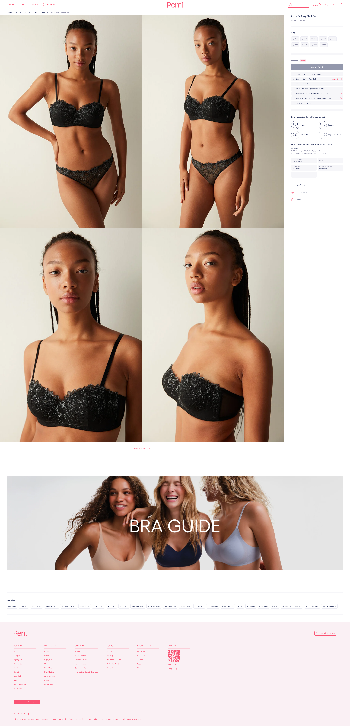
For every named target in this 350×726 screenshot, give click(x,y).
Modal (240, 606)
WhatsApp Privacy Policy (132, 719)
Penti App (173, 646)
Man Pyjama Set (20, 684)
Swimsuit (48, 656)
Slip (15, 680)
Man (23, 5)
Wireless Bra (213, 606)
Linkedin (140, 668)
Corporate (80, 646)
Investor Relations (82, 660)
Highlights (50, 646)
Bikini (46, 651)
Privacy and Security (76, 719)
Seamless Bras (51, 606)
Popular (18, 646)
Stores (77, 651)
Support (111, 646)
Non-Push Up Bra (69, 606)
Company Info (80, 668)
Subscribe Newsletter (28, 702)
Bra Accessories (312, 606)
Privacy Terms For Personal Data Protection (31, 719)
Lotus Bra (12, 606)
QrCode (174, 656)
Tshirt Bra (124, 606)
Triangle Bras (185, 606)
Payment (110, 651)
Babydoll (17, 676)
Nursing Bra (84, 606)
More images (140, 448)
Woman (12, 5)
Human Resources (82, 664)
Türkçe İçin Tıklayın (327, 633)
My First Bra (36, 606)
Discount (51, 5)
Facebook (141, 656)
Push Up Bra (98, 606)
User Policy (93, 719)
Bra (36, 12)
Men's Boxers (49, 676)
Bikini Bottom (49, 672)
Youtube (140, 664)
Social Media (144, 646)
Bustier (275, 606)
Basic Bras (263, 606)
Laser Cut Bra (227, 606)
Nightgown (18, 660)
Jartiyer (17, 656)
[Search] (290, 4)
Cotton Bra (199, 606)
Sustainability (80, 656)
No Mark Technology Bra (291, 606)
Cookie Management (110, 719)
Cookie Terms (58, 719)
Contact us (111, 668)
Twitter (140, 660)
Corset (16, 672)
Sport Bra (112, 606)
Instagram (141, 651)
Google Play (172, 669)
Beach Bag (48, 684)
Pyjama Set (18, 664)
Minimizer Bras (138, 606)
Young (35, 5)
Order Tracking (112, 664)
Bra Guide (18, 688)
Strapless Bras (154, 606)
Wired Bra (44, 12)
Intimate (28, 12)
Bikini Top (48, 668)
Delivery (110, 656)
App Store (172, 665)
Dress (46, 680)
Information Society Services (86, 672)
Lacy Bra (23, 606)
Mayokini (47, 664)
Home (10, 12)
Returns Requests (114, 660)
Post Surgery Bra (329, 606)
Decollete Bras (170, 606)
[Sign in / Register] (334, 5)
